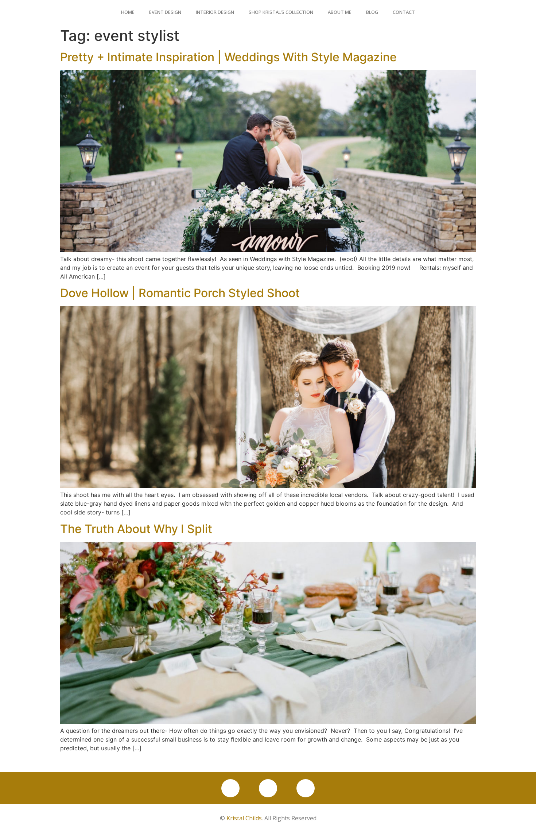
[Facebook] (230, 788)
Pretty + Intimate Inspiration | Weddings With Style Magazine (228, 57)
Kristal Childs (244, 818)
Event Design (165, 12)
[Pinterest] (305, 788)
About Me (339, 12)
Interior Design (215, 12)
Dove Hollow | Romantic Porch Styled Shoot (180, 293)
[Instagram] (268, 788)
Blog (372, 12)
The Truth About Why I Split (136, 529)
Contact (404, 12)
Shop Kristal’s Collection (281, 12)
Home (128, 12)
